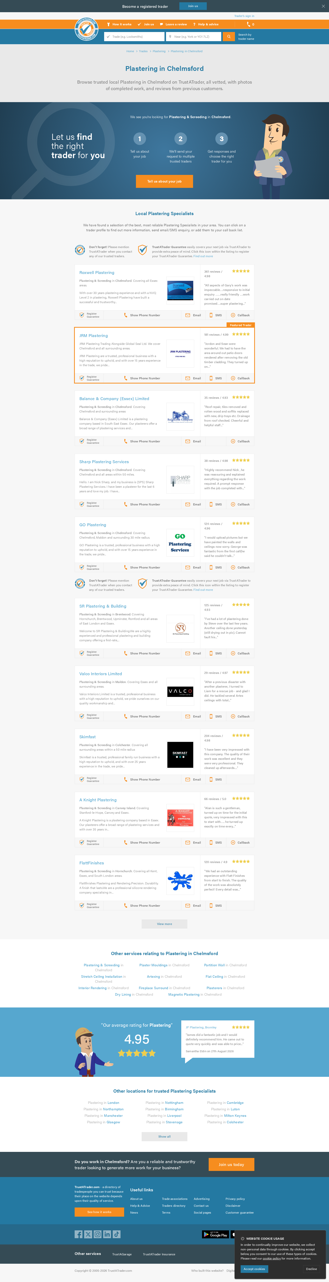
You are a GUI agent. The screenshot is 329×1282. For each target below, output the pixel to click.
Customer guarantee (240, 1212)
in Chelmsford (103, 967)
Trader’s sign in (244, 16)
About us (136, 1198)
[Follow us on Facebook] (79, 1234)
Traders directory (173, 1205)
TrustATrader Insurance (159, 1254)
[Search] (229, 36)
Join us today (231, 1164)
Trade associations (175, 1198)
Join (193, 6)
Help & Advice (140, 1205)
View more (164, 924)
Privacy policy (235, 1198)
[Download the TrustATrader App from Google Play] (215, 1234)
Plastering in (103, 1102)
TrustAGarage (122, 1254)
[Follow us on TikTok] (117, 1234)
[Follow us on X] (88, 1234)
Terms (166, 1212)
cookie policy (272, 1258)
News (134, 1212)
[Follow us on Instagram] (98, 1234)
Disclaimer (233, 1205)
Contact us (201, 1205)
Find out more (203, 256)
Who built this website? (207, 1270)
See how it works (99, 1212)
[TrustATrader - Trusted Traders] (86, 23)
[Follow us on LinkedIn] (107, 1234)
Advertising (202, 1198)
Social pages (202, 1212)
